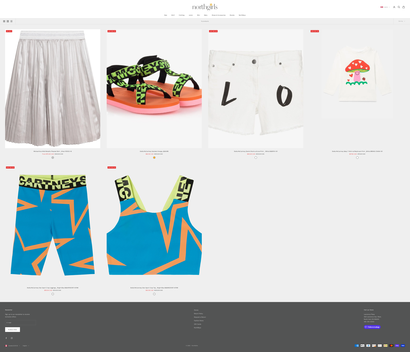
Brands (232, 15)
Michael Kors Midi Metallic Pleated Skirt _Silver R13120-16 (53, 151)
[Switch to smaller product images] (8, 21)
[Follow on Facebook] (6, 338)
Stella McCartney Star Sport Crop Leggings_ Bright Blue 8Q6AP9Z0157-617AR (52, 288)
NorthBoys (242, 15)
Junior (191, 15)
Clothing (181, 15)
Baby (205, 15)
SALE (173, 15)
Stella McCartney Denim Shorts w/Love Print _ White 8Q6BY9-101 (256, 151)
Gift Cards (197, 324)
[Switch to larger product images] (4, 21)
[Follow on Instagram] (12, 338)
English (25, 345)
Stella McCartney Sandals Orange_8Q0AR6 (154, 151)
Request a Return (200, 317)
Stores (196, 310)
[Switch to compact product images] (11, 21)
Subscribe (12, 330)
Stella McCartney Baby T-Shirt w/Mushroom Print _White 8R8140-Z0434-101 (357, 151)
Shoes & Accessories (219, 15)
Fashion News (199, 321)
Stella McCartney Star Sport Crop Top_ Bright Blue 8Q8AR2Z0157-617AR (154, 288)
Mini (198, 15)
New (165, 15)
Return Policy (198, 314)
